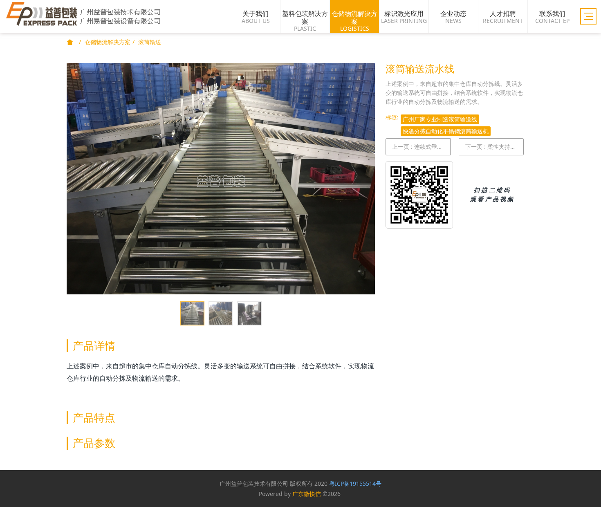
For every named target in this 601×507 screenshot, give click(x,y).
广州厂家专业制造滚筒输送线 (440, 119)
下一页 (494, 146)
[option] (221, 178)
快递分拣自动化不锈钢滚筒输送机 (446, 131)
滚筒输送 (149, 42)
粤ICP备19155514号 (355, 483)
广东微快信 (306, 494)
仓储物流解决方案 (107, 42)
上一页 (421, 146)
